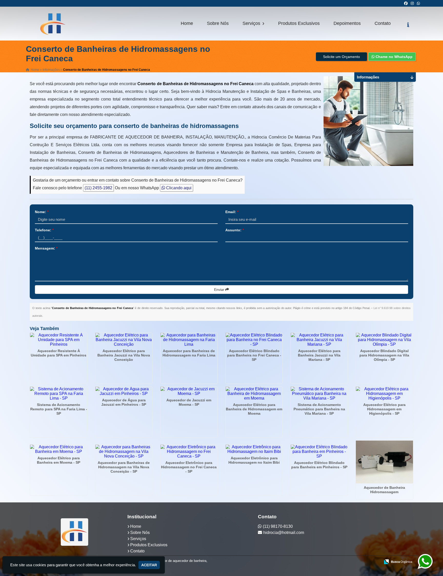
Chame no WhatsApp (393, 57)
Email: (231, 212)
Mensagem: (46, 248)
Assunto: (234, 230)
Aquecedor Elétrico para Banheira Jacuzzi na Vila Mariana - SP (319, 355)
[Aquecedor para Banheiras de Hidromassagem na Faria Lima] (188, 340)
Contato (383, 23)
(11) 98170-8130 (278, 526)
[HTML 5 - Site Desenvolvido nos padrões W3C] (339, 562)
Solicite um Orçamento (341, 57)
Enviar (219, 289)
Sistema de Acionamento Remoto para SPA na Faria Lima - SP (58, 409)
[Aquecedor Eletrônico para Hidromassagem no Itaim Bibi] (254, 449)
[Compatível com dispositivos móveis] (374, 562)
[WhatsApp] (418, 3)
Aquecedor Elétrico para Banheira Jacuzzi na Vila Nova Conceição (123, 355)
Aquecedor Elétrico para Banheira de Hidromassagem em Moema (254, 409)
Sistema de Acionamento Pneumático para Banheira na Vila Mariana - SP (319, 409)
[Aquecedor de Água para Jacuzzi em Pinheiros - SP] (123, 391)
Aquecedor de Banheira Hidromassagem (384, 489)
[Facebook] (406, 3)
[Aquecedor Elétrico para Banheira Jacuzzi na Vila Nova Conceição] (123, 340)
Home (187, 23)
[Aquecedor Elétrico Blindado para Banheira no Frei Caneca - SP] (254, 340)
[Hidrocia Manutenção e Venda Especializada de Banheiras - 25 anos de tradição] (74, 532)
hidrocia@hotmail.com (283, 532)
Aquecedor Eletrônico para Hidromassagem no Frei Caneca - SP (189, 467)
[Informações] (408, 24)
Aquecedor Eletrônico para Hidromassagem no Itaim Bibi (254, 460)
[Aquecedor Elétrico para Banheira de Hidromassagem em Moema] (254, 394)
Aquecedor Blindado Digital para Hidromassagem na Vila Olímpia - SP (384, 355)
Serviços (252, 23)
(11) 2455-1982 (98, 188)
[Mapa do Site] (325, 562)
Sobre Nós (218, 23)
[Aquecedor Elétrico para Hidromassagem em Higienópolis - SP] (384, 394)
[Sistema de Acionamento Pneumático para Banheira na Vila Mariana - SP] (319, 394)
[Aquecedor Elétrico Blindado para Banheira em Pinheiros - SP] (319, 452)
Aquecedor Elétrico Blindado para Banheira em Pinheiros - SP (319, 465)
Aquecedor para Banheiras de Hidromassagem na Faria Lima (189, 353)
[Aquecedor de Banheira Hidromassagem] (384, 462)
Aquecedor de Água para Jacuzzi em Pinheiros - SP (123, 402)
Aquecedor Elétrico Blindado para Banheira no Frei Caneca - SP (254, 355)
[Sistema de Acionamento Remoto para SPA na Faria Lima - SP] (58, 394)
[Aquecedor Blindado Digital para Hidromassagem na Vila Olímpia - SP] (384, 340)
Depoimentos (347, 23)
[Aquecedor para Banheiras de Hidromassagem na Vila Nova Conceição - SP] (123, 452)
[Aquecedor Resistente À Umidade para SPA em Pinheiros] (58, 340)
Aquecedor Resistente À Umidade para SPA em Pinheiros (58, 353)
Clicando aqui (178, 188)
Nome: (41, 212)
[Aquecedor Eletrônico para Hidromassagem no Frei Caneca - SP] (188, 452)
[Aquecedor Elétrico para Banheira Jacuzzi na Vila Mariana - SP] (319, 340)
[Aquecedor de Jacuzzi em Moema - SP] (188, 391)
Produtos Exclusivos (299, 23)
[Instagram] (412, 3)
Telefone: (44, 230)
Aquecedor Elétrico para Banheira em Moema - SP (58, 460)
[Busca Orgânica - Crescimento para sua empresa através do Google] (398, 561)
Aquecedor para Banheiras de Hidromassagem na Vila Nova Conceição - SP (124, 467)
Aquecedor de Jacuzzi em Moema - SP (188, 402)
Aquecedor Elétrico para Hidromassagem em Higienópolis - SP (384, 409)
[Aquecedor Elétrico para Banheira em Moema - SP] (58, 449)
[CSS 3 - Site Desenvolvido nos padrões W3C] (357, 562)
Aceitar (149, 565)
